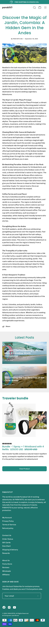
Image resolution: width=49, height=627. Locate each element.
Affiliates (6, 575)
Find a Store (7, 564)
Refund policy (7, 528)
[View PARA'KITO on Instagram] (9, 607)
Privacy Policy (8, 521)
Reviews (5, 567)
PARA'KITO (11, 613)
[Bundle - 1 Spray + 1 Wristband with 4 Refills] (19, 420)
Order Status (7, 539)
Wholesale (6, 571)
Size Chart (6, 546)
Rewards (6, 553)
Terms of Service (9, 525)
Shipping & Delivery (10, 550)
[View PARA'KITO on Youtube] (14, 607)
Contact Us (6, 535)
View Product (24, 469)
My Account (7, 518)
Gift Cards (6, 543)
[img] (7, 444)
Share (8, 326)
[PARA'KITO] (7, 7)
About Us (6, 560)
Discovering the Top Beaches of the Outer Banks (24, 379)
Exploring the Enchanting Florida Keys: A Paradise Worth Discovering (22, 353)
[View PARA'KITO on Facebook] (4, 607)
